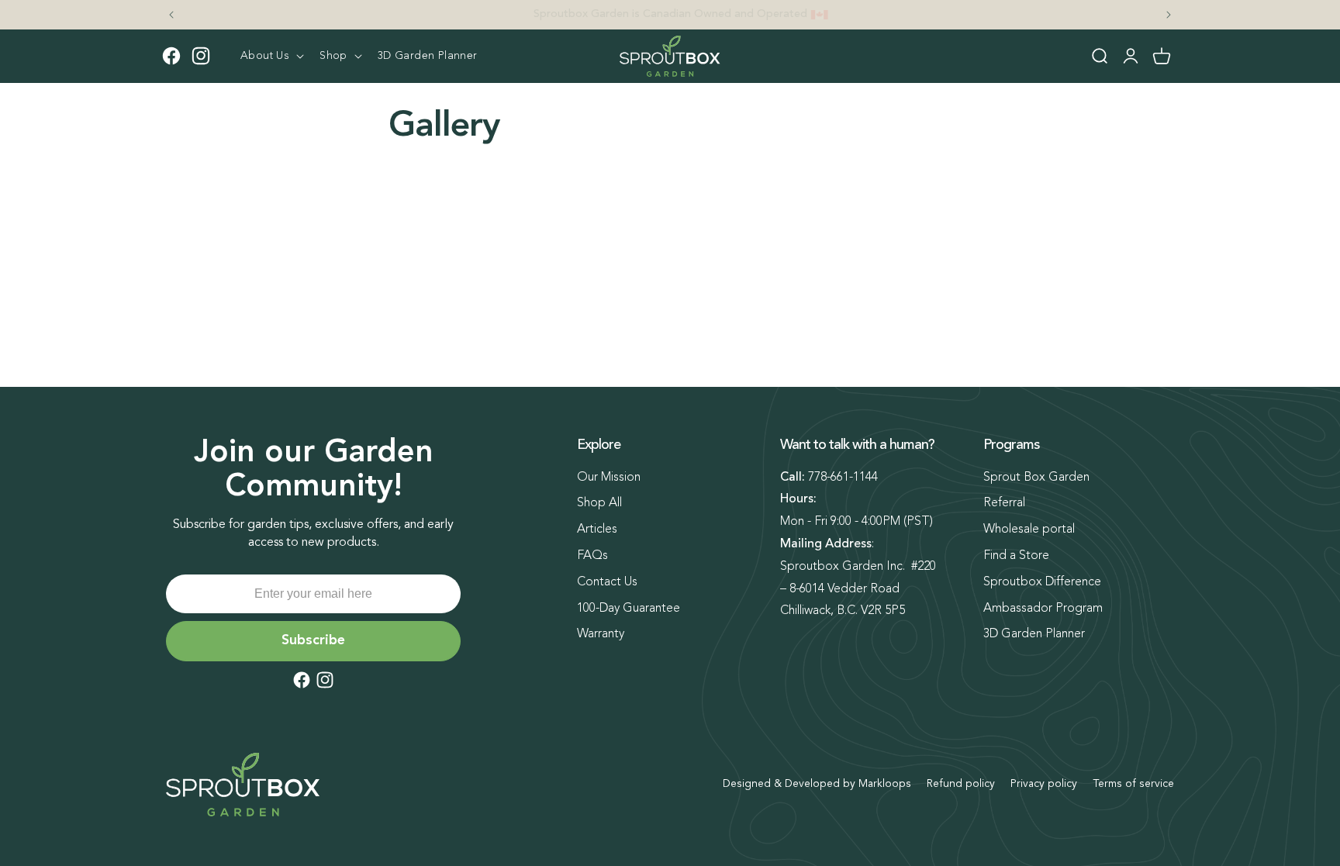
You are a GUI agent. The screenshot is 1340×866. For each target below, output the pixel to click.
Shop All (599, 503)
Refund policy (961, 783)
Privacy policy (1043, 783)
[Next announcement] (1169, 14)
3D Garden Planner (1034, 634)
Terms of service (1133, 783)
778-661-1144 (843, 477)
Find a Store (1016, 556)
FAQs (592, 556)
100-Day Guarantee (628, 608)
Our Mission (609, 477)
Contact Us (607, 582)
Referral (1004, 503)
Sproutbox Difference (1042, 582)
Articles (597, 529)
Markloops (884, 783)
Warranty (600, 634)
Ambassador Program (1043, 608)
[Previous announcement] (171, 14)
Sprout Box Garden (1036, 477)
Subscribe (313, 640)
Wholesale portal (1029, 529)
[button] (270, 55)
